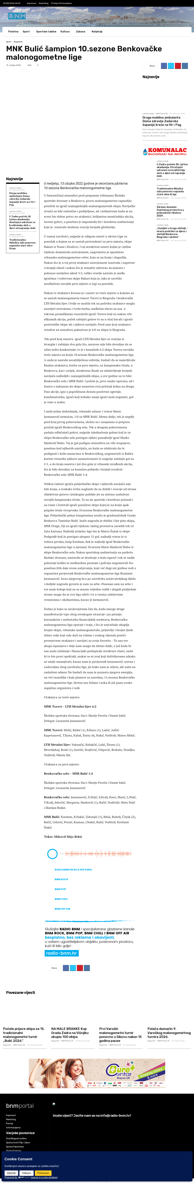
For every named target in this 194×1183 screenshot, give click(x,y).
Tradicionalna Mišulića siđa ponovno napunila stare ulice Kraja (22, 244)
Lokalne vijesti (15, 188)
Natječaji (97, 31)
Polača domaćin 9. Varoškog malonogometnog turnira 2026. (169, 1033)
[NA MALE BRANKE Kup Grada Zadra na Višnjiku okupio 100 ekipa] (73, 1010)
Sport (8, 42)
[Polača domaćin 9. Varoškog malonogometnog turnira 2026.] (169, 1010)
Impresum (31, 3)
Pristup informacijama (61, 3)
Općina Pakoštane (15, 1146)
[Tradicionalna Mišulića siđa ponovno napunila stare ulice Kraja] (148, 190)
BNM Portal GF (115, 1045)
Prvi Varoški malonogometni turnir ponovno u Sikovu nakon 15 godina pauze (120, 1035)
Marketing (43, 3)
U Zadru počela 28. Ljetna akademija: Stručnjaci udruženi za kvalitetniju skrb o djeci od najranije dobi (22, 222)
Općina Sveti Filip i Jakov (18, 1142)
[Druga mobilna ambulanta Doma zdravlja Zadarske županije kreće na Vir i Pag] (165, 96)
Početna (13, 31)
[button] (183, 31)
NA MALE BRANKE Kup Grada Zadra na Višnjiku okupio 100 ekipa (70, 1033)
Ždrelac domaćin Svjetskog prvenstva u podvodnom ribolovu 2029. (170, 211)
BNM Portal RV (162, 114)
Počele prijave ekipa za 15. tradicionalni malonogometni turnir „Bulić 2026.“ (24, 1035)
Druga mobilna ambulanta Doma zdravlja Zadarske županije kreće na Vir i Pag (22, 198)
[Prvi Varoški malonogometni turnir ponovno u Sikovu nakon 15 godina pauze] (121, 1010)
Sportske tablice (46, 31)
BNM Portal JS (162, 219)
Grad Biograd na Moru (16, 1138)
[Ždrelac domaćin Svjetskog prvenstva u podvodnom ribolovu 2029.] (148, 209)
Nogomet (18, 42)
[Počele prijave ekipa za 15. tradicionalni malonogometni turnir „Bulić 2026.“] (25, 1010)
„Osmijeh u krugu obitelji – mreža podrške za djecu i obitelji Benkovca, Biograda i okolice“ (172, 232)
